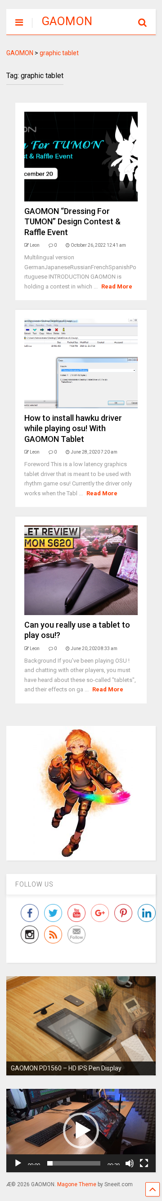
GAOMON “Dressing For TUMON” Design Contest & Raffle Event (72, 221)
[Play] (18, 1163)
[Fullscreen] (144, 1163)
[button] (81, 1131)
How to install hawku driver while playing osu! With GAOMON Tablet (73, 428)
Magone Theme (76, 1184)
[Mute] (129, 1163)
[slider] (73, 1163)
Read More (116, 286)
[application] (80, 1130)
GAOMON (66, 21)
